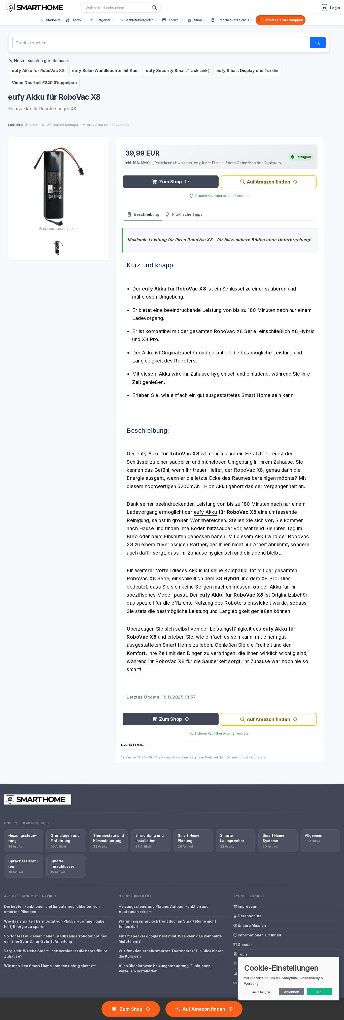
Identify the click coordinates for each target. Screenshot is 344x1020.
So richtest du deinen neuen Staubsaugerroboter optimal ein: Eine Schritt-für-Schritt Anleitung (55, 938)
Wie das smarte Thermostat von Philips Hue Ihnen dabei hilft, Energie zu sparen (55, 924)
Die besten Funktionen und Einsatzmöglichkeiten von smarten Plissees (52, 909)
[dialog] (288, 978)
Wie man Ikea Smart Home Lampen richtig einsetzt (50, 966)
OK (319, 992)
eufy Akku (148, 454)
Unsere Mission (251, 925)
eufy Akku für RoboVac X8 (38, 70)
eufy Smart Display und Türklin (247, 70)
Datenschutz (249, 916)
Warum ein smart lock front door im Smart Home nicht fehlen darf (167, 924)
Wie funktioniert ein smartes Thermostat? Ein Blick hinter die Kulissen (171, 953)
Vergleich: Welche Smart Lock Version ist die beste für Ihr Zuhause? (55, 953)
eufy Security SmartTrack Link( (177, 70)
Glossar (244, 944)
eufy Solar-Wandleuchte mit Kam (105, 70)
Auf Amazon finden (268, 182)
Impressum (248, 906)
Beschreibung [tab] (146, 214)
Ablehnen (291, 992)
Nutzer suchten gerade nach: (41, 60)
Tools (242, 954)
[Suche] (154, 7)
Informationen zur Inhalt (259, 935)
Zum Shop (170, 181)
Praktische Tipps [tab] (187, 214)
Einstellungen (260, 992)
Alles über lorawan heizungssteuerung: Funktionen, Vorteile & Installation (165, 968)
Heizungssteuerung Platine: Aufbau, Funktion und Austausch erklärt (164, 909)
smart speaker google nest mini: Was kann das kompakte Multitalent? (170, 938)
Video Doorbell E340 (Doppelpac (44, 82)
